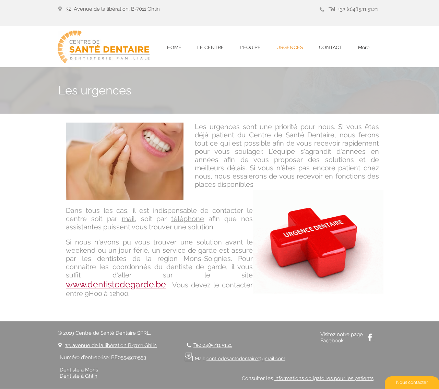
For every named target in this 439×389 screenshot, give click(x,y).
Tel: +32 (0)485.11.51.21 (353, 9)
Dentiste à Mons (79, 370)
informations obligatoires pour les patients (323, 378)
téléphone (187, 219)
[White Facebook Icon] (370, 337)
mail (128, 219)
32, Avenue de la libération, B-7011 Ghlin (113, 9)
